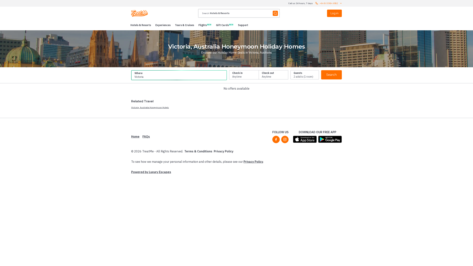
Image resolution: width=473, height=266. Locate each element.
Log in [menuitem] (334, 13)
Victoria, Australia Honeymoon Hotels (150, 107)
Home (135, 136)
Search (331, 74)
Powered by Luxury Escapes (151, 172)
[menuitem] (140, 25)
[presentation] (238, 13)
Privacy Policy (223, 151)
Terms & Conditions (198, 151)
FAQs (146, 136)
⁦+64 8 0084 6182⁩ (329, 3)
